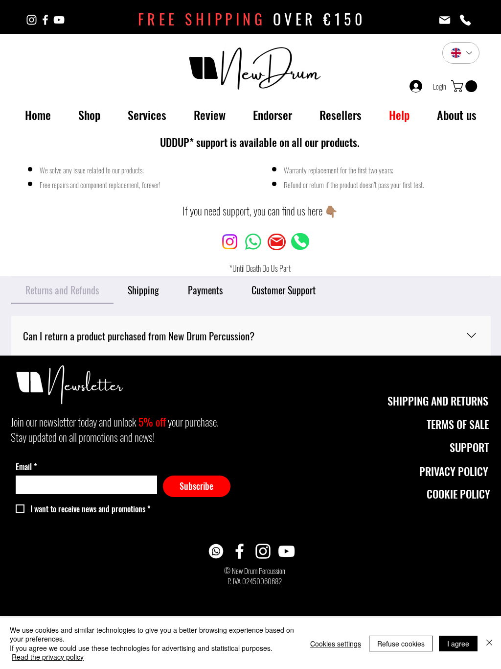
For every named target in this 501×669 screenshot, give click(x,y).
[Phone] (465, 20)
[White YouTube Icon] (59, 19)
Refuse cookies (401, 643)
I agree (458, 643)
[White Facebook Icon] (45, 19)
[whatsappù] (216, 551)
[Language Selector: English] (460, 53)
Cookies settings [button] (335, 643)
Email (26, 467)
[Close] (489, 643)
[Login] (413, 86)
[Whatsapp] (253, 242)
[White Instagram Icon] (31, 19)
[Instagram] (230, 242)
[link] (465, 86)
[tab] (62, 290)
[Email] (444, 20)
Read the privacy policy (48, 657)
